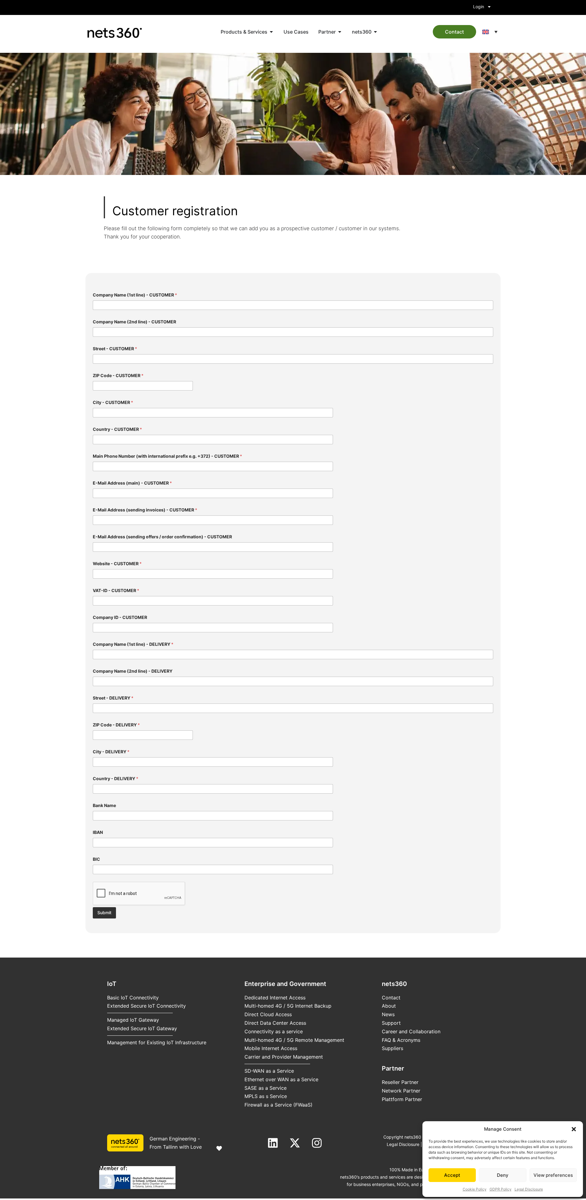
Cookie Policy (475, 1189)
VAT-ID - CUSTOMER (116, 590)
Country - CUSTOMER (117, 429)
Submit (104, 912)
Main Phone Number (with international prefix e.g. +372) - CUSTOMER (167, 456)
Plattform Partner (402, 1099)
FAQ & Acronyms (401, 1040)
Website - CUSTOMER (117, 563)
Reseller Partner (400, 1082)
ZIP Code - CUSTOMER (118, 375)
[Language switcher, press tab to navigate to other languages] (490, 31)
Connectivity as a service (273, 1031)
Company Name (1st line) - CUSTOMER (135, 294)
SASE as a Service (265, 1088)
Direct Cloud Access (268, 1014)
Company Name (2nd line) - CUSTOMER (134, 321)
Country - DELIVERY (115, 778)
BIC (96, 859)
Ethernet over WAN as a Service (281, 1079)
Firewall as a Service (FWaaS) (278, 1105)
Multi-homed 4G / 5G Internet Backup (287, 1006)
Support (391, 1023)
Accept (452, 1175)
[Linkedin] (273, 1143)
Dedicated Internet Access (275, 998)
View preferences (553, 1175)
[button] (574, 1129)
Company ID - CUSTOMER (120, 617)
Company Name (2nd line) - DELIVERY (132, 671)
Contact (391, 998)
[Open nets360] (375, 31)
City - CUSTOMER (113, 402)
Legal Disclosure (529, 1189)
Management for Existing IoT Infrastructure (156, 1042)
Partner (393, 1068)
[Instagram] (317, 1143)
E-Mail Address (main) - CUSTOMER (132, 482)
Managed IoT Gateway (133, 1020)
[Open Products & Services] (271, 31)
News (388, 1014)
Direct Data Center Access (275, 1023)
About (389, 1006)
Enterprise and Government (285, 983)
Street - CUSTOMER (115, 348)
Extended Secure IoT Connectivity (146, 1006)
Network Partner (401, 1091)
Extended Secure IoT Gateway (142, 1028)
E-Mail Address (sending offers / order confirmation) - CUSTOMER (162, 536)
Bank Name (104, 805)
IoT (111, 983)
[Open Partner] (339, 31)
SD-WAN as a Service (269, 1071)
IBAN (98, 832)
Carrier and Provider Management (283, 1057)
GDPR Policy (501, 1189)
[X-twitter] (295, 1143)
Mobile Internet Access (270, 1048)
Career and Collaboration (411, 1031)
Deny (502, 1175)
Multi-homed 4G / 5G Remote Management (294, 1040)
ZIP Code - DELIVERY (116, 724)
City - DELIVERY (111, 751)
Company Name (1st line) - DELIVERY (133, 644)
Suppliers (392, 1048)
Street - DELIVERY (113, 697)
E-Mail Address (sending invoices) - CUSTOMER (145, 509)
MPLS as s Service (265, 1096)
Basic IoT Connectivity (133, 998)
